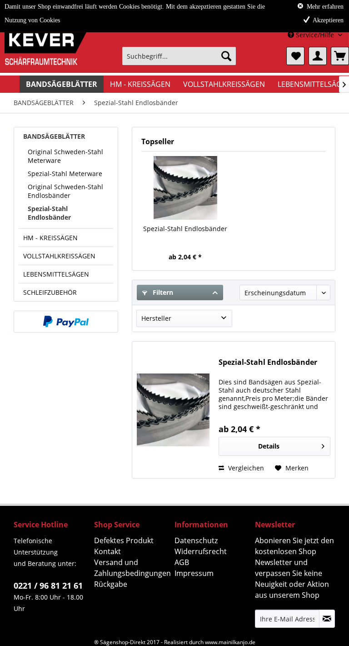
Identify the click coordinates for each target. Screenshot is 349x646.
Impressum (194, 573)
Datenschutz (196, 540)
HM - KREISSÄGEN (50, 237)
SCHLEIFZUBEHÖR (50, 292)
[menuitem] (179, 56)
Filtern (162, 292)
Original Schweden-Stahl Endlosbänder (65, 191)
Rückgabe (110, 584)
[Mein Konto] (318, 56)
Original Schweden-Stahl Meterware (65, 156)
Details (268, 446)
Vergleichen (245, 468)
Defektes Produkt (124, 540)
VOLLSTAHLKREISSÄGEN (59, 256)
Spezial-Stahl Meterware (65, 173)
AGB (181, 562)
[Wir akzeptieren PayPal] (66, 322)
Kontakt (107, 551)
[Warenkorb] (340, 56)
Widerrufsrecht (200, 551)
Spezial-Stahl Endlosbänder (49, 213)
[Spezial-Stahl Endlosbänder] (185, 188)
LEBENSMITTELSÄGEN (56, 274)
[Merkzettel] (295, 56)
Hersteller (156, 318)
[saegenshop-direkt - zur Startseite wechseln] (45, 58)
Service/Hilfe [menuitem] (315, 34)
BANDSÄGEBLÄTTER (54, 136)
